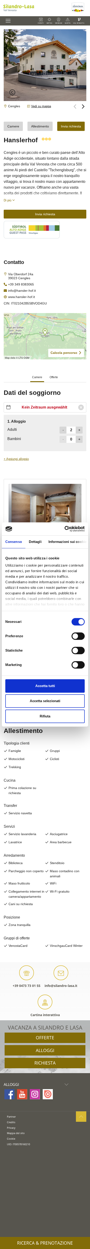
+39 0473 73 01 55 (26, 985)
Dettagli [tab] (35, 542)
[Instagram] (35, 1094)
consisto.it (12, 1152)
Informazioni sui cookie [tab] (67, 542)
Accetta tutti (45, 686)
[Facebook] (9, 1094)
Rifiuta (45, 716)
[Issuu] (48, 1094)
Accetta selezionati (45, 701)
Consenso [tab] (13, 542)
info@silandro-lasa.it (61, 985)
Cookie (11, 1138)
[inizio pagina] (81, 1116)
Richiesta (45, 1063)
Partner (11, 1116)
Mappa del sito (16, 1133)
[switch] (78, 636)
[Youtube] (22, 1094)
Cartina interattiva (45, 1015)
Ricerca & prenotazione (45, 1243)
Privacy (11, 1127)
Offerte (45, 1038)
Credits (11, 1122)
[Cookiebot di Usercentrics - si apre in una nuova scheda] (65, 529)
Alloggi (45, 1050)
